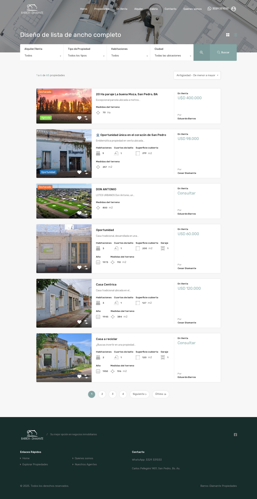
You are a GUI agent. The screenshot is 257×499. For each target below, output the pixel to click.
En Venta (121, 8)
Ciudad (159, 49)
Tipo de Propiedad (79, 49)
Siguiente (138, 394)
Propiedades (101, 8)
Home (83, 8)
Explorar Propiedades (35, 464)
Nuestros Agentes (86, 464)
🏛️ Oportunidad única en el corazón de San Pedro (131, 135)
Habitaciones (119, 49)
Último (159, 394)
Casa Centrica (106, 284)
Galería (154, 8)
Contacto (170, 8)
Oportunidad (105, 230)
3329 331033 (220, 8)
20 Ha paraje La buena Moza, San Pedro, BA (127, 94)
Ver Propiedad (64, 116)
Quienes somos (192, 8)
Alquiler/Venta (33, 49)
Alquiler (138, 8)
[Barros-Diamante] (32, 12)
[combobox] (41, 56)
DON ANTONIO (106, 189)
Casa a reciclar (106, 339)
